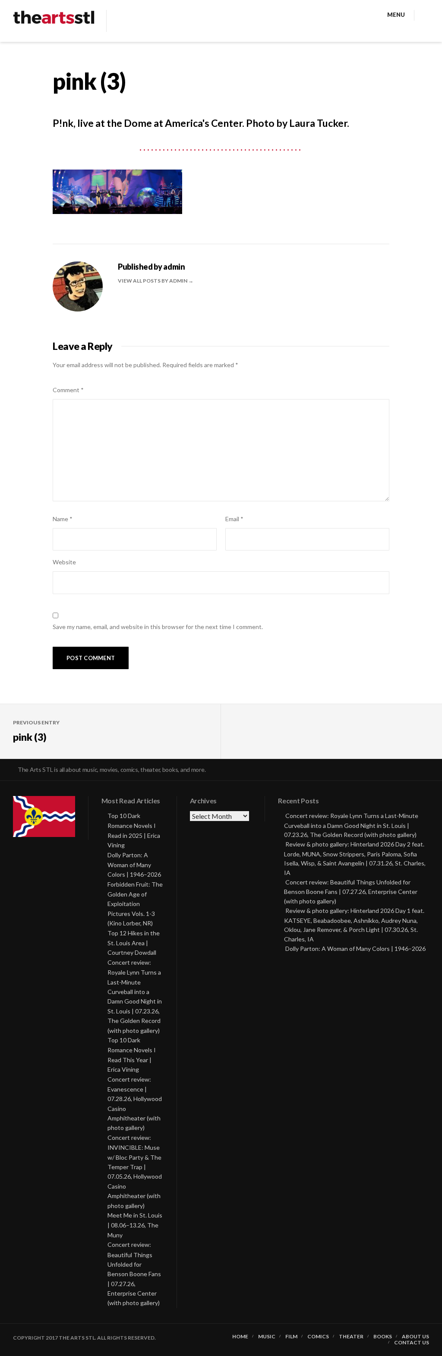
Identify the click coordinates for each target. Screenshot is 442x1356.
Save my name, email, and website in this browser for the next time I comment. (158, 626)
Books (382, 1337)
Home (240, 1337)
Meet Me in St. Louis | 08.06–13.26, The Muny (134, 1225)
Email (234, 518)
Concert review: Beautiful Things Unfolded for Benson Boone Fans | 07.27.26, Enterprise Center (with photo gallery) (134, 1273)
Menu (396, 14)
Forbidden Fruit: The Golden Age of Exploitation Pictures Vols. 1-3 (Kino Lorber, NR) (135, 904)
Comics (318, 1337)
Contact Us (411, 1343)
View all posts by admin (153, 280)
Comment (68, 389)
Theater (351, 1337)
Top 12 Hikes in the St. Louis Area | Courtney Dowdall (133, 942)
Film (291, 1337)
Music (266, 1337)
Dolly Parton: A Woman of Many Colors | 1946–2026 (134, 864)
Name (63, 518)
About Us (415, 1337)
